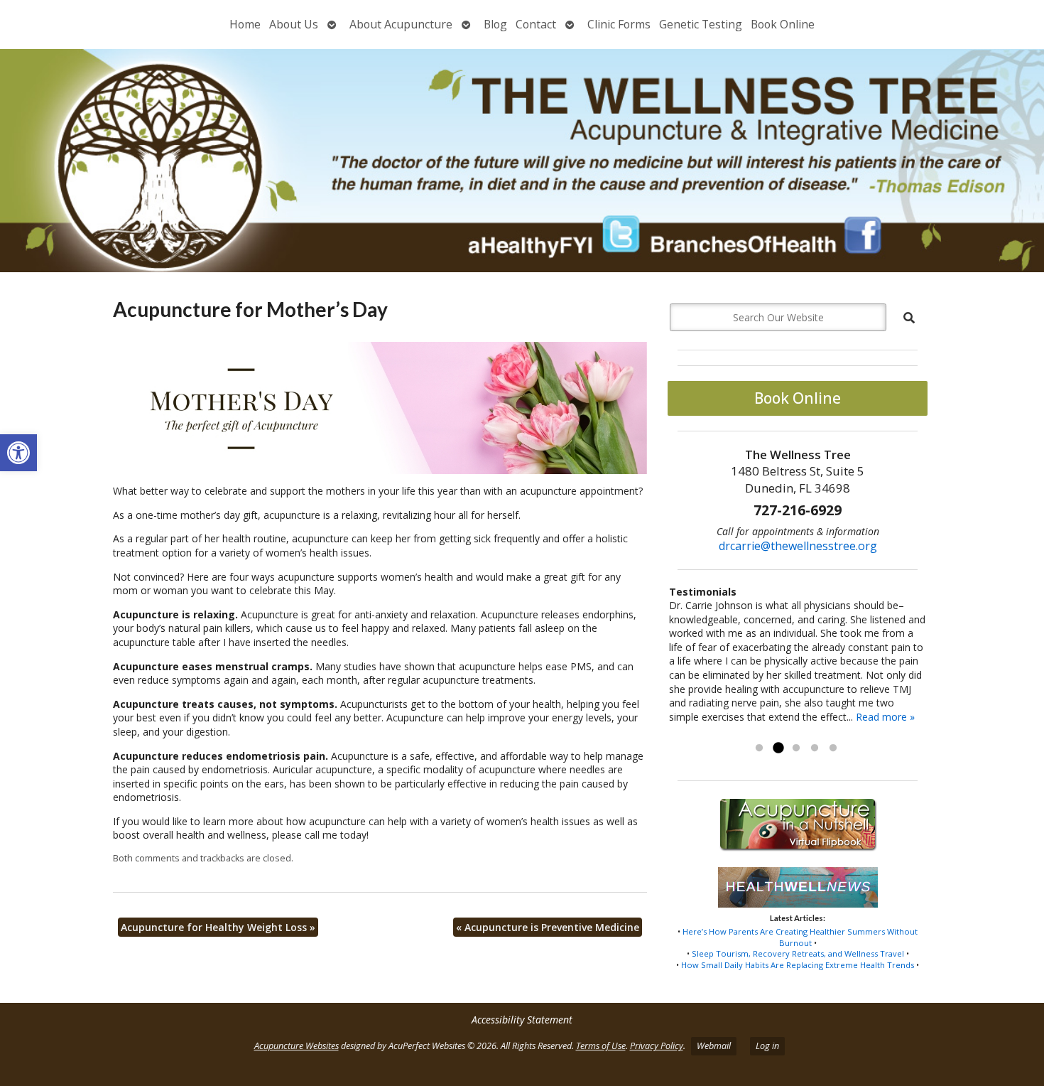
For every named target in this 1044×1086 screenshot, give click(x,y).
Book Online (783, 24)
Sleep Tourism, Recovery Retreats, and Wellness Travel (798, 953)
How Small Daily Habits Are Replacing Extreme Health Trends (797, 964)
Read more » (885, 717)
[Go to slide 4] (815, 748)
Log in (767, 1046)
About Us (293, 24)
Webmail (714, 1046)
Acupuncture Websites (296, 1046)
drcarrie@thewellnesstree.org (798, 546)
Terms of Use (601, 1046)
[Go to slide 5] (833, 748)
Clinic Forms (619, 24)
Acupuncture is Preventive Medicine (547, 927)
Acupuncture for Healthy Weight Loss (218, 927)
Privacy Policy (656, 1046)
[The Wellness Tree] (522, 160)
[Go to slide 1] (759, 748)
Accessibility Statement (522, 1019)
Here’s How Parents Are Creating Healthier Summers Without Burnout (800, 937)
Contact (536, 24)
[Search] (909, 318)
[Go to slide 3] (796, 748)
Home (245, 24)
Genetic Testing (700, 24)
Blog (495, 24)
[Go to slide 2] (778, 748)
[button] (18, 452)
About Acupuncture (400, 24)
